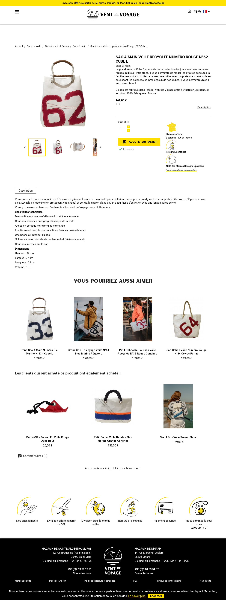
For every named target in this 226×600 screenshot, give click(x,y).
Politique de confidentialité (168, 581)
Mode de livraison (57, 581)
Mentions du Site (23, 581)
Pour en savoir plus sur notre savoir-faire (181, 170)
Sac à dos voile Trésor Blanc (178, 437)
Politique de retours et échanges (99, 581)
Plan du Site (205, 581)
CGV (135, 581)
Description (204, 107)
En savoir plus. (137, 596)
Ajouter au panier (139, 142)
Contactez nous (82, 573)
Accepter (156, 596)
